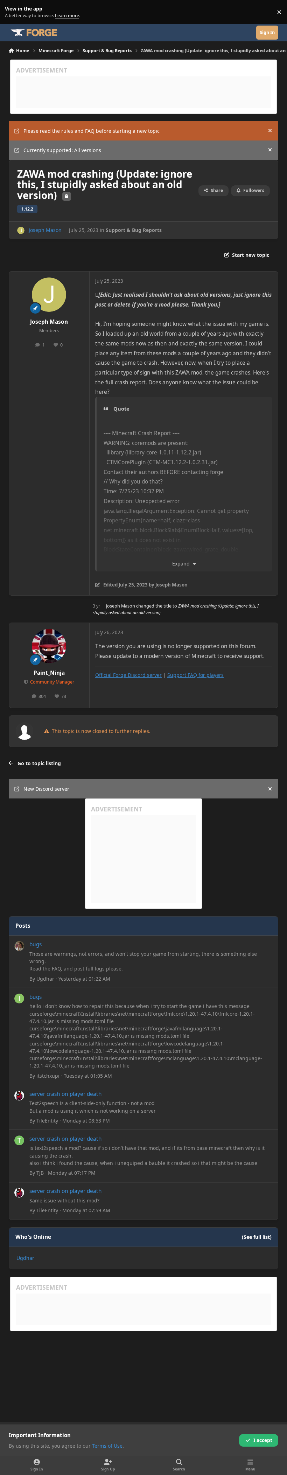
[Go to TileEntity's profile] (19, 1095)
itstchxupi (47, 1075)
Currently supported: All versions (62, 150)
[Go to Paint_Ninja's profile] (49, 646)
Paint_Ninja (49, 673)
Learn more (13, 12)
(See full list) (257, 1237)
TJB (40, 1172)
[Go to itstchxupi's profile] (19, 998)
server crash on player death (65, 1094)
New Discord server (46, 788)
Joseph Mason (45, 230)
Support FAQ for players (195, 675)
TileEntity (47, 1120)
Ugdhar (45, 978)
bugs (35, 944)
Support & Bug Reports (134, 230)
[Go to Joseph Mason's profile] (20, 230)
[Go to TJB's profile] (19, 1140)
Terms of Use (107, 1445)
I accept (262, 1440)
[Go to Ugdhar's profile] (19, 946)
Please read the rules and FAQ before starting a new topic (91, 131)
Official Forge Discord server (128, 675)
